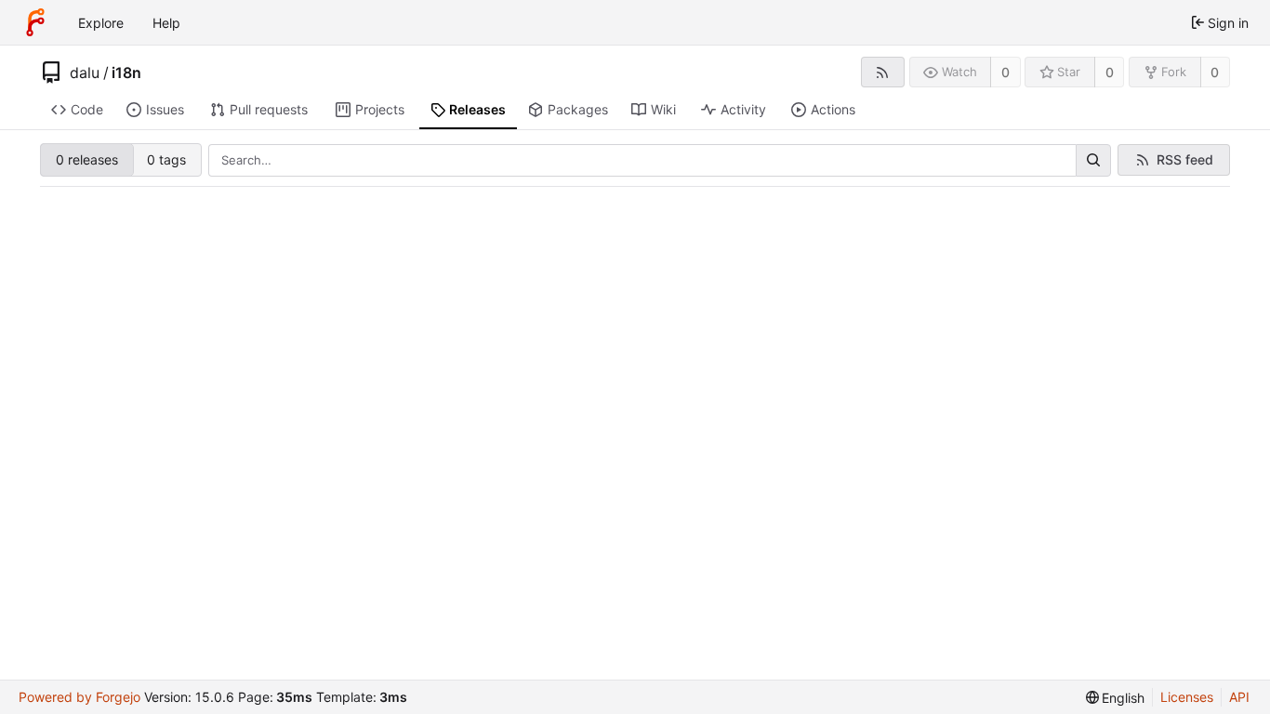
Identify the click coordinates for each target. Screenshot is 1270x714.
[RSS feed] (883, 72)
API (1239, 697)
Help (166, 23)
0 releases (87, 159)
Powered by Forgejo (79, 697)
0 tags (166, 159)
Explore (101, 23)
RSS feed (1185, 159)
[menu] (1115, 698)
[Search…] (1093, 161)
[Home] (35, 22)
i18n (126, 72)
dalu (84, 72)
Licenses (1186, 697)
